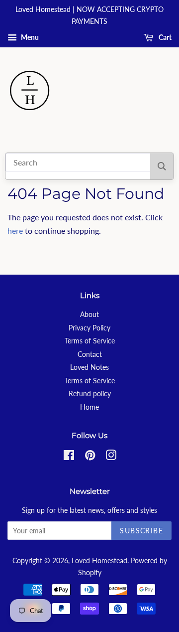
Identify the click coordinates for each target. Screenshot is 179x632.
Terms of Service (90, 341)
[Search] (162, 166)
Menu (29, 37)
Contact (90, 354)
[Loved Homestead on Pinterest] (90, 457)
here (15, 230)
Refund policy (90, 394)
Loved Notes (89, 367)
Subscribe (141, 530)
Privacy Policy (89, 328)
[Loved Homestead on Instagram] (110, 457)
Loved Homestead (99, 561)
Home (89, 407)
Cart (164, 37)
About (89, 314)
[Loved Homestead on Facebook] (69, 457)
